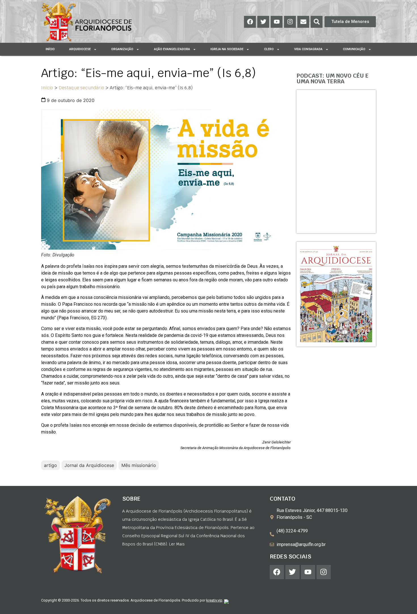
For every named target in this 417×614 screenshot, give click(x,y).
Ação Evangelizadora (172, 49)
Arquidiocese (80, 49)
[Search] (317, 22)
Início (50, 49)
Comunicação (354, 49)
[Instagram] (290, 22)
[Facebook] (250, 22)
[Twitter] (263, 22)
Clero (269, 49)
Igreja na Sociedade (226, 49)
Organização (122, 49)
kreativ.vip (214, 600)
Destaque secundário (81, 88)
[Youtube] (277, 22)
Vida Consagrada (308, 49)
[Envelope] (303, 22)
